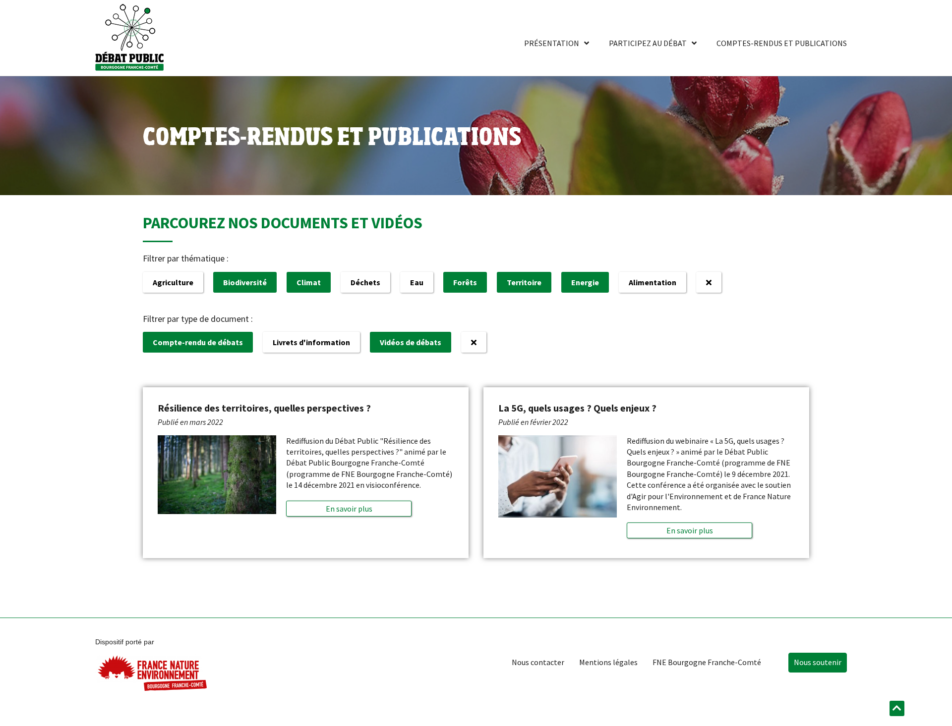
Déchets (365, 282)
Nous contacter (538, 662)
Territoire (524, 282)
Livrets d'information (311, 342)
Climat (309, 282)
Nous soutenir (817, 662)
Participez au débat (648, 43)
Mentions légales (608, 662)
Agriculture (173, 282)
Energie (585, 282)
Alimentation (652, 282)
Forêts (465, 282)
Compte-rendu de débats (198, 342)
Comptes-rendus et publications (781, 43)
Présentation (551, 43)
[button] (349, 509)
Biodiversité (245, 282)
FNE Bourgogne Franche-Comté (707, 662)
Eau (416, 282)
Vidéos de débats (410, 342)
